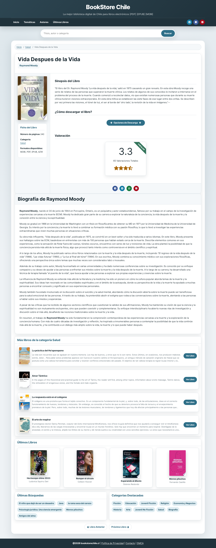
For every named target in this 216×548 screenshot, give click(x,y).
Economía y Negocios (184, 503)
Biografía (173, 509)
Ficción (117, 503)
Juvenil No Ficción (144, 509)
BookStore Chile (108, 7)
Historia (117, 509)
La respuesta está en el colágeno (49, 397)
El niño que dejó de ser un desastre (36, 503)
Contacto (130, 543)
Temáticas (29, 22)
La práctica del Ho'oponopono (48, 350)
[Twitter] (189, 22)
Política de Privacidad (112, 543)
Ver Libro (190, 356)
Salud (28, 47)
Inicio (16, 22)
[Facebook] (196, 22)
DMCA (140, 543)
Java (61, 503)
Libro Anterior (97, 527)
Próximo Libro (118, 527)
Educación (130, 503)
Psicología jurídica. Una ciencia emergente (40, 509)
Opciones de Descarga (126, 122)
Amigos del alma (27, 515)
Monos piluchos (177, 479)
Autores (44, 22)
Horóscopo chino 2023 (38, 478)
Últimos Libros (60, 22)
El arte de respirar (41, 419)
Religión (165, 503)
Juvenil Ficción (148, 503)
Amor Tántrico (39, 375)
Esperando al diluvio (131, 481)
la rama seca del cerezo (79, 503)
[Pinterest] (202, 22)
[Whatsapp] (129, 188)
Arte (128, 509)
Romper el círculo (85, 478)
